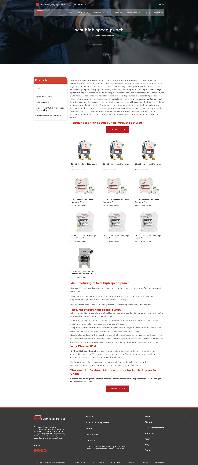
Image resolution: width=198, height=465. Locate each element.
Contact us (75, 379)
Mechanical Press (43, 102)
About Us (80, 13)
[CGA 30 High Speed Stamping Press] (149, 150)
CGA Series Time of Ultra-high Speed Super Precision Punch (83, 272)
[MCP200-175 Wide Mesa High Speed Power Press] (84, 222)
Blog (145, 13)
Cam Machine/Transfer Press (48, 116)
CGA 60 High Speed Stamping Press (83, 165)
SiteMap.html (115, 462)
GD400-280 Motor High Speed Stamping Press (116, 201)
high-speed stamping (89, 90)
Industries (119, 13)
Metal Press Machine (100, 13)
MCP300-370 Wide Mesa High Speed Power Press (148, 237)
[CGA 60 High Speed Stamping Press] (84, 150)
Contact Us (158, 13)
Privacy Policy (80, 462)
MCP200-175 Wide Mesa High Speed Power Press (83, 237)
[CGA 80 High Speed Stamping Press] (117, 150)
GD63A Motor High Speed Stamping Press (81, 201)
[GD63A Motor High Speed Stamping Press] (84, 186)
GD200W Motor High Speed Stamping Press (147, 201)
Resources (132, 13)
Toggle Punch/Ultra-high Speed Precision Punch (49, 109)
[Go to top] (193, 416)
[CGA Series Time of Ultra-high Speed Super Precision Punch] (84, 258)
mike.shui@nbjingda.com (53, 5)
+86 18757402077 (81, 5)
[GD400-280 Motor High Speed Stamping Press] (117, 186)
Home (70, 13)
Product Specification (78, 170)
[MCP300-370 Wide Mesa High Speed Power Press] (149, 222)
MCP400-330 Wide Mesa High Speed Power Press (116, 237)
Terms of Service (98, 462)
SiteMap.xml (131, 462)
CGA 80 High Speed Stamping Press (116, 165)
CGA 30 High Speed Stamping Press (148, 165)
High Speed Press (43, 97)
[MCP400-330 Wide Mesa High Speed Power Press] (117, 222)
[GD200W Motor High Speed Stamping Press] (149, 186)
